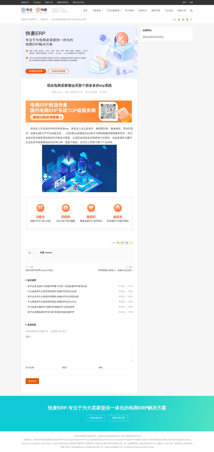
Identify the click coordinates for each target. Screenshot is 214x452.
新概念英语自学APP (54, 440)
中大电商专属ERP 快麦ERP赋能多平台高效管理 (51, 307)
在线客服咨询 (95, 418)
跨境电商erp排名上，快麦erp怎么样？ (115, 270)
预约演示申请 (78, 2)
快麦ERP (80, 443)
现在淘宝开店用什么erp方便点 (39, 270)
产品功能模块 (113, 10)
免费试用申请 (62, 2)
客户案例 (129, 10)
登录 (184, 2)
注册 (191, 2)
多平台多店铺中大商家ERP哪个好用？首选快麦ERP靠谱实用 (57, 286)
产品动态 (37, 2)
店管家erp (178, 443)
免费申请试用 (118, 418)
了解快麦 (96, 10)
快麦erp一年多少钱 (165, 443)
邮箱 (65, 367)
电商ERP (25, 2)
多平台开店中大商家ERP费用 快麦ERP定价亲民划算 (53, 296)
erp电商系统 (133, 443)
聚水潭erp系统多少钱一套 (115, 443)
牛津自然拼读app (154, 440)
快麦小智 (182, 10)
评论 (28, 336)
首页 (85, 10)
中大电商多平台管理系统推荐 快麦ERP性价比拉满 (52, 291)
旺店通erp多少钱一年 (94, 447)
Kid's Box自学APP (119, 440)
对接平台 (142, 10)
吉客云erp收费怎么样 (113, 447)
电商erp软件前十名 (147, 443)
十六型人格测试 (57, 443)
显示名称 (30, 367)
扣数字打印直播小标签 (136, 440)
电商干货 (49, 2)
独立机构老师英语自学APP (98, 440)
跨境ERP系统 (39, 440)
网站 (101, 367)
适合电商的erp (77, 447)
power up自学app (43, 443)
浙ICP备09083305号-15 (131, 436)
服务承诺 (155, 10)
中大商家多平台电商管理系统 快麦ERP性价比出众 (52, 301)
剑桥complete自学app (171, 440)
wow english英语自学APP (75, 440)
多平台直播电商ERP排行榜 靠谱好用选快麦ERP (51, 312)
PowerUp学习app (131, 447)
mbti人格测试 (70, 443)
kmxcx (60, 92)
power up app (29, 443)
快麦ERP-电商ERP (29, 19)
